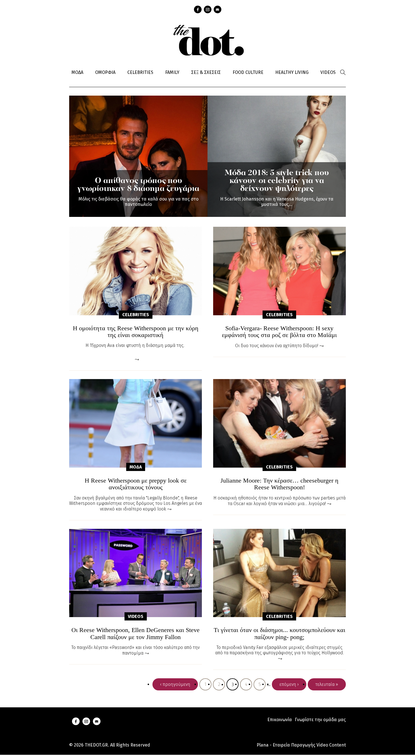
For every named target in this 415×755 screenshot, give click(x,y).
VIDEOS (328, 72)
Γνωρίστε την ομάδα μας (320, 719)
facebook (198, 9)
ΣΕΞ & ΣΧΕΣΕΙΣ (206, 72)
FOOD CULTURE (248, 72)
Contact (217, 9)
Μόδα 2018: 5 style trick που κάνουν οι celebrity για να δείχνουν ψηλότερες (276, 181)
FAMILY (172, 72)
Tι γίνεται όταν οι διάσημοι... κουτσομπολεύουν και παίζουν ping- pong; (279, 633)
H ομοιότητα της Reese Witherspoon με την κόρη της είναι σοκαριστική (135, 331)
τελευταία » (326, 684)
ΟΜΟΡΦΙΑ (105, 72)
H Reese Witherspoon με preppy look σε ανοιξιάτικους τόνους (136, 484)
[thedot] (207, 39)
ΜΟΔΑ (77, 72)
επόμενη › (289, 684)
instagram (207, 9)
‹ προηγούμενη (175, 684)
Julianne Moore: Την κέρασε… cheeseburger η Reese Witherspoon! (279, 484)
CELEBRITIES (140, 72)
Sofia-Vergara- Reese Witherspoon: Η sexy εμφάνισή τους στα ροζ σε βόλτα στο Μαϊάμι (279, 331)
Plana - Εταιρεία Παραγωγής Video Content (301, 745)
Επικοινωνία (279, 719)
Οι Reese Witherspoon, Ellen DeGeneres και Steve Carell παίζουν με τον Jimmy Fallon (135, 633)
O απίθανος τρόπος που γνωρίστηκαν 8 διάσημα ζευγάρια (138, 185)
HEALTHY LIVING (292, 72)
